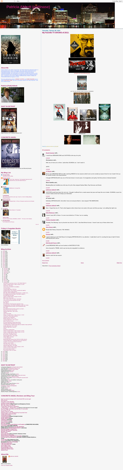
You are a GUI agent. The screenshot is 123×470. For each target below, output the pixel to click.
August (5, 273)
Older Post (119, 262)
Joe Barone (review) (6, 415)
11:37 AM (48, 187)
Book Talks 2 (6, 302)
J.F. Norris (5, 208)
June (5, 275)
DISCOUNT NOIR (8, 80)
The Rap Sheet (6, 220)
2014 (4, 267)
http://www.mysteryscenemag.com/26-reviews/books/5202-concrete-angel (16, 399)
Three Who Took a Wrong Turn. (9, 344)
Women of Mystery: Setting (7, 411)
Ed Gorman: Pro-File (5, 410)
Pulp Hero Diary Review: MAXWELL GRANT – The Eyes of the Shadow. (17, 218)
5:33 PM (47, 257)
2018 (4, 261)
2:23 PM (47, 225)
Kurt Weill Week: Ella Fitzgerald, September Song (13, 303)
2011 (4, 354)
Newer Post (45, 262)
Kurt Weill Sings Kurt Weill (8, 295)
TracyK (4, 186)
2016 (4, 264)
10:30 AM (48, 169)
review (7, 373)
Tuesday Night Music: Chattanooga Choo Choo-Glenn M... (15, 340)
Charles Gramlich (51, 220)
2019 (4, 260)
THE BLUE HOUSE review (7, 449)
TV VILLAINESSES (7, 338)
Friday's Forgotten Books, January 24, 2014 (12, 296)
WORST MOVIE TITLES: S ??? (9, 318)
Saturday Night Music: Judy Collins (10, 335)
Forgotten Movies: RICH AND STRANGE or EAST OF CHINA (15, 305)
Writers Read (4, 432)
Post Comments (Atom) (54, 265)
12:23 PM (48, 203)
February (6, 280)
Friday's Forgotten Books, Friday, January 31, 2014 (13, 284)
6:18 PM (47, 232)
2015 (4, 265)
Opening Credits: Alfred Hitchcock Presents (12, 323)
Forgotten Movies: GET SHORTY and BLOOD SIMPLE (14, 290)
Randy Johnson (5, 418)
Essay (12, 370)
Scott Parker (4, 425)
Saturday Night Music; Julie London (10, 311)
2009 (4, 356)
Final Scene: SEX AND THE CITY (10, 333)
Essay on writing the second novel (20, 377)
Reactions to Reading (12, 441)
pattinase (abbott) (51, 189)
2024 (4, 253)
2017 (4, 263)
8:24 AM (47, 240)
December (6, 268)
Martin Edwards (6, 199)
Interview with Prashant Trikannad (9, 430)
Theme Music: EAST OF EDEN (9, 350)
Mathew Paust (4, 450)
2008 (4, 358)
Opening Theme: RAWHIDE (9, 317)
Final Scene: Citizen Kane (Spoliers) (10, 316)
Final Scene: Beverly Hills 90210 (9, 347)
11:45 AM (48, 196)
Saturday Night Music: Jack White (10, 345)
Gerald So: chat (7, 402)
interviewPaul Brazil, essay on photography (9, 385)
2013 (4, 351)
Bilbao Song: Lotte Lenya (8, 297)
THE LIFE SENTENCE (19, 426)
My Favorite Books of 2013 (8, 349)
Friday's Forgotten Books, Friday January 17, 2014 (13, 314)
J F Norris (48, 171)
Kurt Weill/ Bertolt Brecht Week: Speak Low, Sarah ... (14, 308)
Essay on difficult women (13, 376)
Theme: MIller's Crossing (8, 336)
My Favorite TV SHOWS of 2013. (10, 334)
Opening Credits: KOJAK (8, 343)
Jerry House (49, 227)
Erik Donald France (51, 243)
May (5, 277)
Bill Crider (3, 423)
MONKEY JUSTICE (19, 79)
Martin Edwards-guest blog (7, 435)
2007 (4, 359)
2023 (4, 255)
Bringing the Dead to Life (14, 368)
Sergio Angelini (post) (6, 417)
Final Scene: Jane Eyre (8, 285)
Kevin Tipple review (5, 445)
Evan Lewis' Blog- (5, 433)
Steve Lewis (6, 217)
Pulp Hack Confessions (6, 443)
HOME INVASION (30, 79)
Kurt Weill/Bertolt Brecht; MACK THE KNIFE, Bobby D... (14, 294)
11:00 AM (48, 180)
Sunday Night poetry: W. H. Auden (10, 325)
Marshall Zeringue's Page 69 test (9, 429)
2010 (4, 355)
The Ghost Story (6, 288)
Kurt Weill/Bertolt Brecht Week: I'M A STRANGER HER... (14, 306)
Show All (37, 224)
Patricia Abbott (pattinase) (28, 7)
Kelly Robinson (50, 212)
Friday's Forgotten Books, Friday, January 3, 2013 (13, 346)
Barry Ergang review (6, 446)
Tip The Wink (4, 439)
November (6, 269)
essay (8, 378)
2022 (4, 256)
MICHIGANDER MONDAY (15, 427)
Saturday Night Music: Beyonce (9, 327)
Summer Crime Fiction (13, 369)
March (5, 279)
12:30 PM (48, 210)
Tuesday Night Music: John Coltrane (10, 319)
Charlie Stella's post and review (8, 413)
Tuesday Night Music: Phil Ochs (9, 289)
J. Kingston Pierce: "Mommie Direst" (9, 407)
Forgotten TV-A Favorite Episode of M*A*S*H (12, 341)
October (5, 270)
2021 (4, 257)
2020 (4, 259)
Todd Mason (4, 419)
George (48, 234)
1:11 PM (47, 217)
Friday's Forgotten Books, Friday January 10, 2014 (13, 330)
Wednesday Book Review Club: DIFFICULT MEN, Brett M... (15, 339)
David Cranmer (50, 153)
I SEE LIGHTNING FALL (6, 444)
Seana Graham (4, 422)
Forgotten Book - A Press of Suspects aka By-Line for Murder (21, 201)
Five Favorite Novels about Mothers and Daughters (13, 424)
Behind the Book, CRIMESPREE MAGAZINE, (11, 436)
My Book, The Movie (6, 431)
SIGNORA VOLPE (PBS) (8, 176)
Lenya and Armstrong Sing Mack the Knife (11, 300)
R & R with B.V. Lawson (6, 421)
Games (4, 328)
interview (11, 371)
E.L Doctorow (6, 301)
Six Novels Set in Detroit (16, 367)
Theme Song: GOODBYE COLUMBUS (11, 286)
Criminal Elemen (5, 416)
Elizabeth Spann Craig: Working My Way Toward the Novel (14, 412)
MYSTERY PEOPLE (5, 404)
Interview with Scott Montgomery (9, 437)
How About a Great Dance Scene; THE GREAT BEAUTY (14, 283)
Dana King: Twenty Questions (7, 401)
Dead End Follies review (6, 447)
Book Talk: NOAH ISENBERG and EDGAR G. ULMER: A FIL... (16, 292)
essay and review (21, 375)
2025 (4, 252)
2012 (4, 352)
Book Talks (5, 307)
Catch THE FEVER (7, 313)
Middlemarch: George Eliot (14, 188)
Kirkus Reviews (4, 400)
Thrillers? (5, 312)
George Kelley (6, 174)
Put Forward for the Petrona (8, 221)
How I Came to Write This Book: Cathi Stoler (12, 299)
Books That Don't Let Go (8, 321)
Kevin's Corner (6, 178)
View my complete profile (6, 465)
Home (82, 262)
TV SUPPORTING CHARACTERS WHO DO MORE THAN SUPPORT (17, 324)
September (6, 272)
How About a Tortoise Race (8, 329)
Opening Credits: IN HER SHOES (10, 291)
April (5, 278)
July (5, 274)
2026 (4, 251)
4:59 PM (47, 250)
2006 (4, 360)
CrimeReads (6, 195)
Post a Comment (45, 260)
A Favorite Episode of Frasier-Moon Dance (12, 322)
